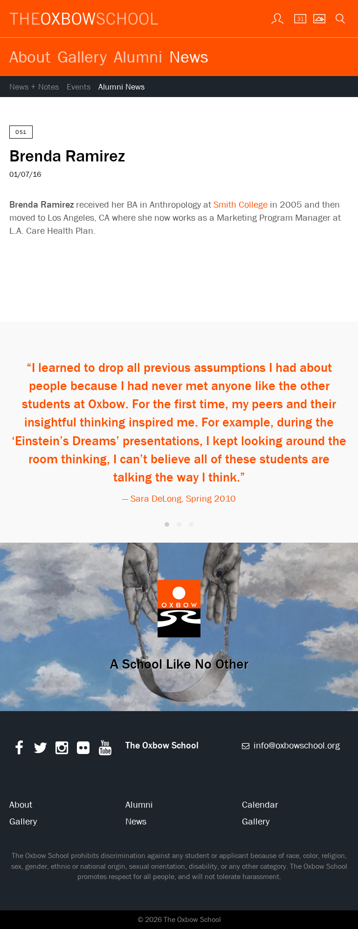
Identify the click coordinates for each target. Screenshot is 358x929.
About (29, 56)
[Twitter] (40, 750)
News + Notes (34, 87)
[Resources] (276, 17)
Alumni (138, 56)
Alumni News (121, 87)
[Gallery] (318, 17)
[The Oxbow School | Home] (83, 19)
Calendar (260, 804)
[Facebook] (18, 750)
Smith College (240, 204)
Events (78, 87)
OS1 (21, 132)
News (188, 56)
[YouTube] (105, 750)
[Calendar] (297, 17)
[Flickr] (83, 750)
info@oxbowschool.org (295, 745)
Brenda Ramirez (67, 155)
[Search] (339, 17)
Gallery (82, 56)
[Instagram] (61, 750)
